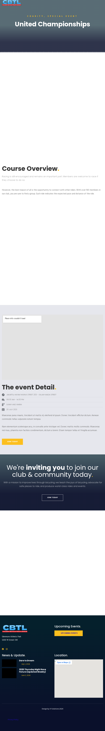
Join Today (12, 441)
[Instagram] (7, 649)
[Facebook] (3, 649)
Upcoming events (69, 633)
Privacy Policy (13, 719)
